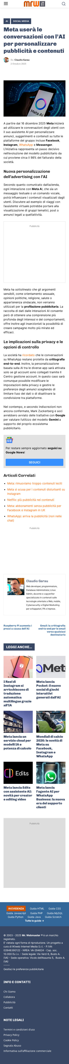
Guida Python (15, 916)
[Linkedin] (15, 70)
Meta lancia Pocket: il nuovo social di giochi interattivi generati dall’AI (48, 689)
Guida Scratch (53, 916)
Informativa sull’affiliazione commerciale (27, 1051)
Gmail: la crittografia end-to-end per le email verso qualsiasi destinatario (51, 630)
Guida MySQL (55, 913)
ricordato (29, 355)
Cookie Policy (11, 1040)
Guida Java (34, 916)
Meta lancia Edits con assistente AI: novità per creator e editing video (18, 793)
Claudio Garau (22, 60)
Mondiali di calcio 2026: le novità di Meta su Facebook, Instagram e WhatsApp (49, 746)
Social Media (21, 21)
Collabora (9, 997)
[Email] (39, 70)
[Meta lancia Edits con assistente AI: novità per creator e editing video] (18, 773)
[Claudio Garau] (7, 60)
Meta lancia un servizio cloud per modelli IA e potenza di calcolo (17, 742)
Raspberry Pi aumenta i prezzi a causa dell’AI (18, 627)
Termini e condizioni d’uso (19, 1029)
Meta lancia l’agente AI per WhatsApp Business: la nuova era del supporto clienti (50, 797)
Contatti (8, 1007)
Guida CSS (54, 908)
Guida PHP (36, 913)
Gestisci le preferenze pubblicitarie (24, 969)
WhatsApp (26, 145)
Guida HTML (37, 908)
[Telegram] (31, 70)
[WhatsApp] (23, 70)
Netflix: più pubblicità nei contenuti (30, 500)
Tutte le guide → (34, 920)
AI (7, 21)
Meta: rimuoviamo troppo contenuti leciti (34, 483)
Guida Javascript (16, 913)
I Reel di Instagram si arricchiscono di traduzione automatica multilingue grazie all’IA (17, 693)
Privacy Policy (11, 1035)
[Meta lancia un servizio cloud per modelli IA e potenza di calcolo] (18, 722)
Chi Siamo (9, 991)
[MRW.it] (34, 4)
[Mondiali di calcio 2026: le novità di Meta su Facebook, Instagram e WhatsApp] (50, 722)
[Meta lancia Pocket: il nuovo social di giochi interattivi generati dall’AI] (50, 667)
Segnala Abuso (12, 1045)
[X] (7, 70)
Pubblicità (9, 1002)
